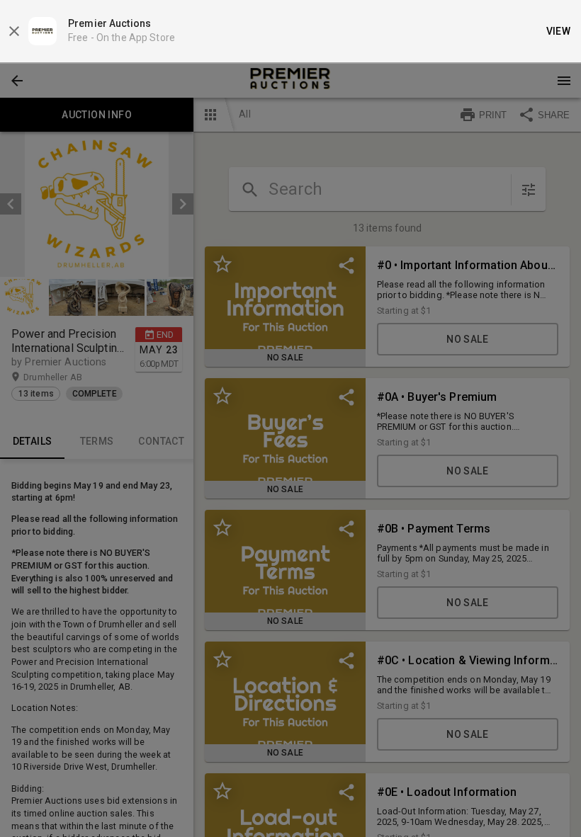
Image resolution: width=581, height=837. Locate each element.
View (558, 31)
